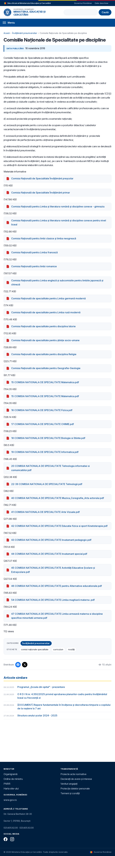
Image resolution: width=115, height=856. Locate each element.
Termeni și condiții (70, 793)
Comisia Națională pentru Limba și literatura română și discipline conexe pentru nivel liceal (58, 222)
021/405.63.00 (26, 827)
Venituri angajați (68, 783)
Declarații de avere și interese (76, 778)
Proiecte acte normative (73, 774)
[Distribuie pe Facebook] (18, 664)
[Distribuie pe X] (24, 664)
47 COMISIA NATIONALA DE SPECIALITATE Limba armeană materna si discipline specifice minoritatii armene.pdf (57, 615)
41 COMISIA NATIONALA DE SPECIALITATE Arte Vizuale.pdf (45, 511)
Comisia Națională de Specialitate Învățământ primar (40, 192)
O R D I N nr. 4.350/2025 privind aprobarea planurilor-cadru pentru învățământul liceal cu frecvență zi (62, 696)
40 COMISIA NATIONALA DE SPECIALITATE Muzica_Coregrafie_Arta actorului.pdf (57, 498)
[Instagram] (12, 839)
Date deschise (101, 3)
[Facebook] (5, 839)
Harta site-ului (11, 788)
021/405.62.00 (11, 827)
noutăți (71, 649)
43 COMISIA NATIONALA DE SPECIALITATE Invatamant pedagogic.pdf (51, 539)
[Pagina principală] (7, 12)
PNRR (7, 783)
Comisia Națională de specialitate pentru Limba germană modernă (48, 298)
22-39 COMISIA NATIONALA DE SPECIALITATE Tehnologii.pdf (46, 484)
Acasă (7, 33)
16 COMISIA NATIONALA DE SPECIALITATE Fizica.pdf (41, 410)
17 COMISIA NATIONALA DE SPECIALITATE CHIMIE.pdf (42, 424)
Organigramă (10, 774)
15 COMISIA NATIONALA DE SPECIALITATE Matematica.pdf (45, 382)
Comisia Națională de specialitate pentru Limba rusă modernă (45, 312)
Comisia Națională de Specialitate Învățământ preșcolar (42, 178)
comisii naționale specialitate (34, 649)
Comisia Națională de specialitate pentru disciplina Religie (43, 354)
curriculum (58, 649)
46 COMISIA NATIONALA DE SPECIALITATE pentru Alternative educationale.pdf (56, 585)
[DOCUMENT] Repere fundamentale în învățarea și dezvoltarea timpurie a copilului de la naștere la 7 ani (64, 706)
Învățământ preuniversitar (24, 33)
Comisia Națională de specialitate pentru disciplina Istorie (43, 326)
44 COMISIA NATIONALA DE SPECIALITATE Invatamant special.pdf (49, 553)
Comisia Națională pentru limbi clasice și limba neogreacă (43, 238)
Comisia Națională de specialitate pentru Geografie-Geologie (45, 368)
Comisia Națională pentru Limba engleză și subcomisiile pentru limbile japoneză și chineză (57, 282)
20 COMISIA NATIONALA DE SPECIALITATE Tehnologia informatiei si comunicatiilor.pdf (50, 467)
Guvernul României (83, 3)
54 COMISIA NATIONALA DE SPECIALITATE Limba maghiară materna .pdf (53, 599)
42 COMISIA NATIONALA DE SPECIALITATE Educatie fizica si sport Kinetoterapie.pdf (59, 525)
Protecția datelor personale (75, 788)
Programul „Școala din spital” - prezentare (41, 686)
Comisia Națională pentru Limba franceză (34, 252)
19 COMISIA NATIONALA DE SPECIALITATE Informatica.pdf (44, 451)
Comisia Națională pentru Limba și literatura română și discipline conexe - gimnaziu (58, 206)
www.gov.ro (10, 799)
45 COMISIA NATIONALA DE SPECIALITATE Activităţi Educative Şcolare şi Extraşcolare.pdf (53, 569)
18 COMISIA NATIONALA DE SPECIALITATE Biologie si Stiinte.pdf (48, 438)
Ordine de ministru (13, 778)
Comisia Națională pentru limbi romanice (34, 266)
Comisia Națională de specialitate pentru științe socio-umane (45, 340)
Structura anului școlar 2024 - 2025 (37, 715)
